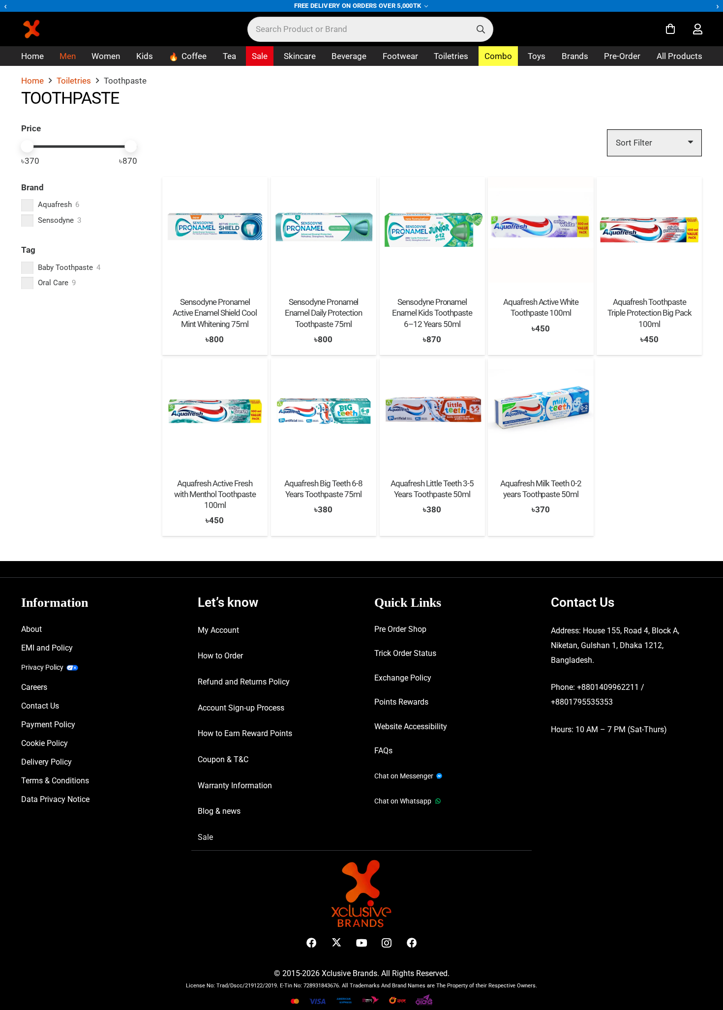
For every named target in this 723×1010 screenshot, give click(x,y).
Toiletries (74, 81)
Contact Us (40, 706)
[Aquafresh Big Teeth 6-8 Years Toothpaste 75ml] (323, 411)
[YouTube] (361, 942)
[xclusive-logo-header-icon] (51, 29)
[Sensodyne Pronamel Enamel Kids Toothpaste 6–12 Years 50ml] (432, 229)
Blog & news (219, 811)
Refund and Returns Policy (244, 681)
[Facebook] (311, 942)
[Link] (697, 29)
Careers (34, 687)
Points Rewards (401, 702)
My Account (218, 630)
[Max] (130, 146)
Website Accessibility (410, 726)
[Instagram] (386, 942)
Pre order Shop (400, 629)
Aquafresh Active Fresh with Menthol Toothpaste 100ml (215, 494)
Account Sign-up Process (241, 708)
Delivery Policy (46, 762)
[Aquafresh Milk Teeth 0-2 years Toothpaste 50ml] (540, 411)
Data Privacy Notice (55, 799)
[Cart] (670, 29)
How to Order (220, 655)
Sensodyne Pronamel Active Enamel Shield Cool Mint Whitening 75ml (215, 312)
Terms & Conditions (55, 780)
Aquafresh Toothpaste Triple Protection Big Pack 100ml (649, 312)
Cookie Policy (44, 743)
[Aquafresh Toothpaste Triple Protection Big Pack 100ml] (649, 229)
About (31, 629)
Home (32, 81)
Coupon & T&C (223, 759)
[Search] (480, 29)
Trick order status (405, 653)
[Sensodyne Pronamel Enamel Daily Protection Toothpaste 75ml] (323, 229)
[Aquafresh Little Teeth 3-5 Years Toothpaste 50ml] (432, 411)
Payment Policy (48, 724)
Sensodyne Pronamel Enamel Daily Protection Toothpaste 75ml (323, 312)
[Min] (27, 146)
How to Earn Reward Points (245, 733)
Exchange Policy (402, 678)
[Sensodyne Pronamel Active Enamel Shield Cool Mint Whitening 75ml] (215, 229)
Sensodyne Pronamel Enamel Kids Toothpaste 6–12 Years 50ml (432, 312)
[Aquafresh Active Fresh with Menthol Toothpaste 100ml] (215, 411)
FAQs (383, 750)
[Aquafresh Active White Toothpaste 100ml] (540, 229)
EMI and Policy (47, 648)
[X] (336, 942)
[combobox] (370, 29)
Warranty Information (235, 785)
